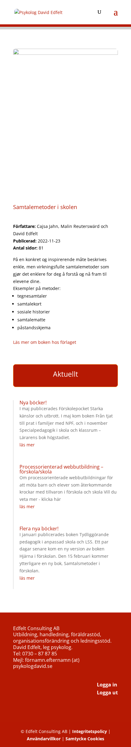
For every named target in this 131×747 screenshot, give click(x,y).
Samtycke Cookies (85, 739)
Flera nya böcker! (38, 528)
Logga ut (107, 692)
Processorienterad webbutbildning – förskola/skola (61, 469)
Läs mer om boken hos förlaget (44, 342)
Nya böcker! (33, 402)
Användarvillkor (44, 739)
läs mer (27, 445)
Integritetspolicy (89, 731)
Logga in (107, 684)
